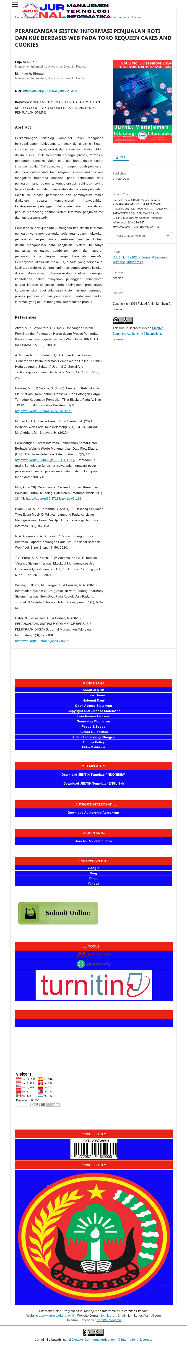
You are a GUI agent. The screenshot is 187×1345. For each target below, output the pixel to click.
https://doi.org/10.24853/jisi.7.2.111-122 (43, 460)
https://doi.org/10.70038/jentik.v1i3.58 (42, 641)
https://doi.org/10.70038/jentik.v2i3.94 (50, 91)
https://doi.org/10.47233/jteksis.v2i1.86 (54, 498)
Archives (34, 17)
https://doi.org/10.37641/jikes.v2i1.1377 (43, 411)
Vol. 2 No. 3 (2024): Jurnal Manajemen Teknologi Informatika (86, 17)
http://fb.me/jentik (109, 1320)
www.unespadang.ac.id (57, 1315)
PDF (122, 157)
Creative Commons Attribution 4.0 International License (138, 333)
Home (19, 17)
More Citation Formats (131, 235)
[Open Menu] (15, 4)
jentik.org (107, 1315)
